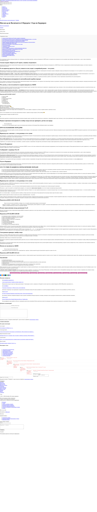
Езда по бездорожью (6, 45)
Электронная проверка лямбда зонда (9, 53)
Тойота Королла (5, 13)
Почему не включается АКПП (8, 54)
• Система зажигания (6, 355)
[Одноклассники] (2, 275)
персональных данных (34, 319)
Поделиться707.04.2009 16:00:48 (8, 52)
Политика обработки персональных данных (10, 418)
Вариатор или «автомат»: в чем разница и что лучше (12, 44)
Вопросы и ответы (5, 9)
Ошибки (4, 14)
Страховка (4, 15)
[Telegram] (10, 275)
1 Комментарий (9, 358)
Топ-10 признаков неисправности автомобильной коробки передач (15, 40)
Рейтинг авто (2, 389)
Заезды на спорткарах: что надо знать (12, 357)
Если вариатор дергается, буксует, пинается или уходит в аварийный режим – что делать (19, 39)
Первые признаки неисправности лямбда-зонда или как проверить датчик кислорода (18, 42)
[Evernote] (7, 275)
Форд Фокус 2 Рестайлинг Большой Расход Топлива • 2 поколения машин (43, 370)
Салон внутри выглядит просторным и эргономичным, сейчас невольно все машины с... (17, 331)
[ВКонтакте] (0, 275)
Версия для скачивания (4, 25)
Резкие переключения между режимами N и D (11, 51)
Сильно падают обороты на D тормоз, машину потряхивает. (13, 38)
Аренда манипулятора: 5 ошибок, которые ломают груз (12, 282)
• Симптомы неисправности (7, 353)
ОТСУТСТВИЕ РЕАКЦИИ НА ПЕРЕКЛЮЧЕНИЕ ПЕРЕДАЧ (14, 48)
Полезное (4, 11)
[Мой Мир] (3, 275)
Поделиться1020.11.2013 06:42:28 (8, 50)
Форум (3, 16)
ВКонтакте (8, 411)
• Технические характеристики (8, 349)
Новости (4, 6)
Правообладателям (5, 419)
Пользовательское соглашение (8, 405)
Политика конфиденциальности (8, 406)
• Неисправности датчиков (7, 352)
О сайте (3, 403)
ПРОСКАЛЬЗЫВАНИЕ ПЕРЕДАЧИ (9, 43)
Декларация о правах (6, 417)
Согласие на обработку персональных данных (11, 407)
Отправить (2, 381)
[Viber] (8, 275)
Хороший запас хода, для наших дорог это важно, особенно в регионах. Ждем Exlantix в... (17, 335)
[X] (5, 275)
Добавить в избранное (4, 1)
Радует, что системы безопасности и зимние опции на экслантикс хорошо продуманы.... (17, 339)
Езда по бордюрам (5, 47)
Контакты (4, 402)
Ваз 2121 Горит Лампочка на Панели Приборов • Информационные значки (23, 360)
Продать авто (4, 8)
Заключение (4, 56)
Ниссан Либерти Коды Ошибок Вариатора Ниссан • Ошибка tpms (15, 299)
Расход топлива (5, 10)
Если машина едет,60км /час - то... (6, 327)
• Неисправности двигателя (7, 351)
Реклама (3, 408)
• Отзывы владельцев (6, 350)
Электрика (4, 12)
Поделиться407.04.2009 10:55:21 (8, 55)
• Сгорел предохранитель (7, 354)
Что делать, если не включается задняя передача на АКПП (13, 41)
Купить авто (4, 7)
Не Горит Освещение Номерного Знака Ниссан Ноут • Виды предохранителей (17, 293)
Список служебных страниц (7, 404)
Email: (1, 377)
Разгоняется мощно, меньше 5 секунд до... (8, 343)
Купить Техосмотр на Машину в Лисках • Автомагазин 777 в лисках (36, 367)
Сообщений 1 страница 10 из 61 (8, 46)
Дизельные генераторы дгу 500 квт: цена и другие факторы (13, 287)
